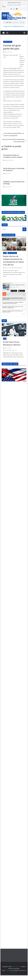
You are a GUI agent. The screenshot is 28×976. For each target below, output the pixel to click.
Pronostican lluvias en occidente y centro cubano (12, 156)
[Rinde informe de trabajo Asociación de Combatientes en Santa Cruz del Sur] (14, 244)
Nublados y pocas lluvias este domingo (13, 183)
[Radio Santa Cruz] (3, 33)
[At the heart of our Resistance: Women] (14, 329)
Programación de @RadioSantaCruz (14, 26)
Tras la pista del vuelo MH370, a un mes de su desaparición (14, 134)
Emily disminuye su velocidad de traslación (13, 169)
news (5, 338)
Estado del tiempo (8, 41)
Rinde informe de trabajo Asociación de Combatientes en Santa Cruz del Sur (13, 260)
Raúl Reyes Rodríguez (17, 267)
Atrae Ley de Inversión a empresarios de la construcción (13, 140)
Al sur (5, 253)
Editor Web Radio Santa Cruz (10, 350)
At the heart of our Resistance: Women (11, 343)
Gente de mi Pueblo (12, 253)
